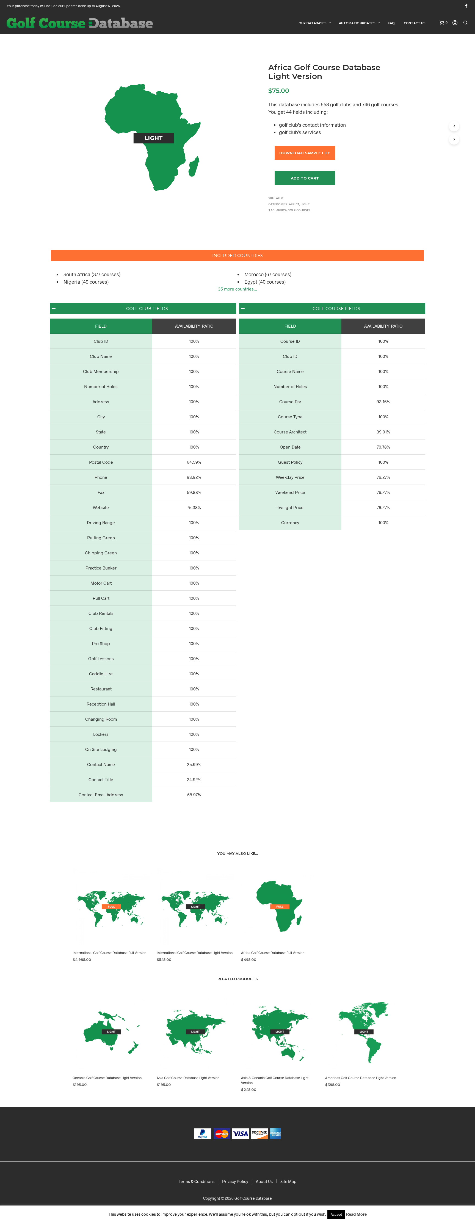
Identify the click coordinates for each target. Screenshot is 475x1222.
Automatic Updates (357, 23)
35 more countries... (237, 288)
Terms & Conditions (196, 1181)
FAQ (391, 23)
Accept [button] (336, 1214)
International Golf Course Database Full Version (109, 952)
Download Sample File (304, 153)
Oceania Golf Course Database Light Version (107, 1078)
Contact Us (415, 23)
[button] (443, 23)
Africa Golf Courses (293, 210)
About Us (264, 1181)
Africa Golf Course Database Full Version (272, 952)
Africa (294, 204)
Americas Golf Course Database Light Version (360, 1078)
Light (305, 204)
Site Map (288, 1181)
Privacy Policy (235, 1181)
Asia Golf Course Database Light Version (188, 1078)
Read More (356, 1214)
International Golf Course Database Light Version (195, 952)
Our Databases (313, 23)
